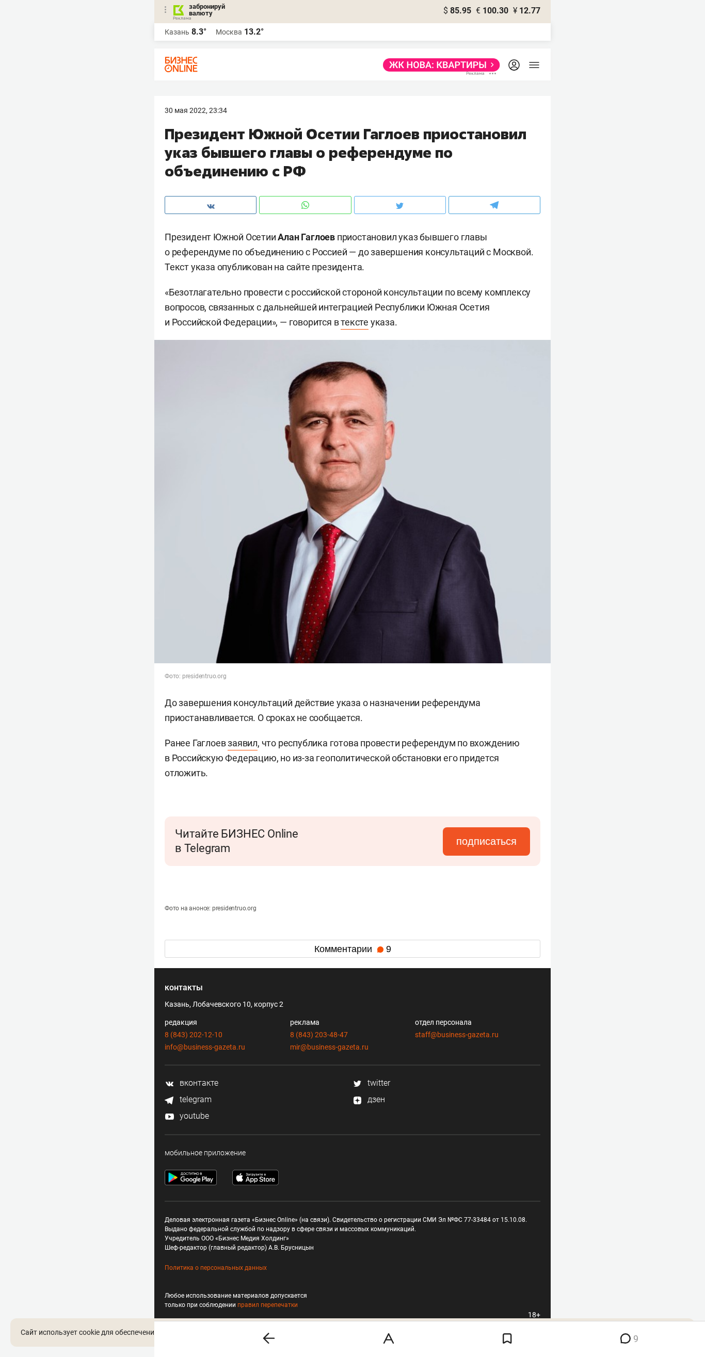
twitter (377, 1083)
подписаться (486, 841)
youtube (193, 1116)
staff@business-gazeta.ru (457, 1035)
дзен (375, 1099)
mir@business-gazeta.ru (329, 1047)
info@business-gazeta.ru (205, 1047)
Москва (229, 32)
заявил (243, 743)
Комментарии (352, 949)
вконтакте (198, 1083)
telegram (195, 1099)
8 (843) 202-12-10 (193, 1035)
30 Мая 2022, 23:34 (196, 110)
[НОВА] (438, 65)
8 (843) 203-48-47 (319, 1035)
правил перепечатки (267, 1305)
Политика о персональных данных (216, 1267)
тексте (354, 322)
